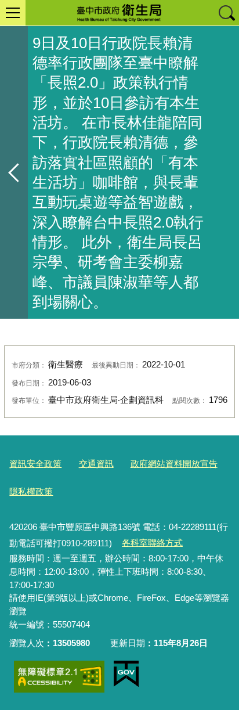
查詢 (226, 13)
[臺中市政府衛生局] (119, 12)
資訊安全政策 (35, 463)
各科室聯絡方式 (152, 542)
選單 (13, 13)
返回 (14, 172)
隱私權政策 (31, 491)
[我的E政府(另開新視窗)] (126, 674)
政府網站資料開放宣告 (174, 463)
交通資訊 (96, 463)
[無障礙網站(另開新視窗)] (59, 677)
